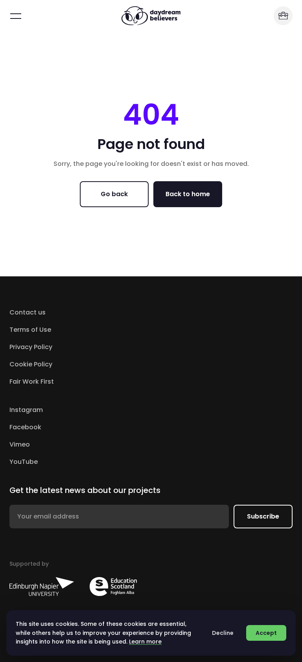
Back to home (188, 194)
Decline (223, 633)
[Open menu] (15, 15)
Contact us (27, 312)
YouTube (56, 461)
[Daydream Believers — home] (151, 15)
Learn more (145, 641)
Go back (114, 194)
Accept (266, 633)
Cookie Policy (30, 364)
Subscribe (263, 516)
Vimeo (52, 444)
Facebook (58, 427)
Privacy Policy (30, 346)
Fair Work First (31, 381)
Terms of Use (30, 329)
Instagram (59, 409)
